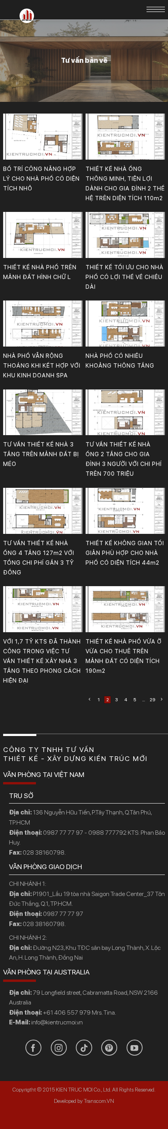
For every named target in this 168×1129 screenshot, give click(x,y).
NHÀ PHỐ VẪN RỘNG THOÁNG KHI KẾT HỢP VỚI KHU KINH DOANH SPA (41, 365)
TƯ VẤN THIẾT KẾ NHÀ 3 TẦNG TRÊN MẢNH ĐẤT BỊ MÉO (41, 454)
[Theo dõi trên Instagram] (59, 1048)
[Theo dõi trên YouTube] (135, 1048)
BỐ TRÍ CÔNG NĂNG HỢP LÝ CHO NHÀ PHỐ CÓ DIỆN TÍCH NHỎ (41, 178)
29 (152, 699)
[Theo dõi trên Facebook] (33, 1048)
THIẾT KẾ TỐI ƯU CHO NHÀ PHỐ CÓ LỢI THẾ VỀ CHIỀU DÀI (125, 277)
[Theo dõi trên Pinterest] (109, 1048)
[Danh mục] (156, 9)
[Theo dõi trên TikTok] (84, 1048)
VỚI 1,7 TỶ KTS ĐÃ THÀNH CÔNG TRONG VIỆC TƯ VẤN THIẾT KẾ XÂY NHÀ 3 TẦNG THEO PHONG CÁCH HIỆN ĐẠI (42, 661)
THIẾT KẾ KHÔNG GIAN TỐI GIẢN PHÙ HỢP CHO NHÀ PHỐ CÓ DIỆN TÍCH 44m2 (125, 553)
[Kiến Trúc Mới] (26, 16)
